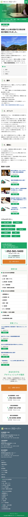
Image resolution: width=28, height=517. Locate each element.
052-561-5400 (15, 251)
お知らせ (3, 474)
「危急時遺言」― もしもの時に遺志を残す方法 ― (19, 208)
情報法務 (21, 229)
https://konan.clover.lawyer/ (6, 447)
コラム (7, 19)
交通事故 (6, 232)
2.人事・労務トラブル (5, 483)
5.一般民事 (3, 500)
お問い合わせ (15, 261)
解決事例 (3, 468)
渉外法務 (5, 276)
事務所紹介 (3, 462)
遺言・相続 (13, 19)
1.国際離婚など (4, 493)
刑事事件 (17, 222)
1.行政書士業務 (4, 507)
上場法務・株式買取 (8, 226)
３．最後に (5, 74)
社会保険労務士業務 (7, 318)
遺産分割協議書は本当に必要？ (18, 180)
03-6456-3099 (15, 418)
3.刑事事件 (3, 497)
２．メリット (6, 71)
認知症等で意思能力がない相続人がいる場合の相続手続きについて (19, 198)
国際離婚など (6, 294)
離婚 (16, 232)
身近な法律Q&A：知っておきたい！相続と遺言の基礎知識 (18, 171)
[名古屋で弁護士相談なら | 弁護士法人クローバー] (10, 2)
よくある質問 (4, 470)
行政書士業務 (6, 315)
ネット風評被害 (6, 284)
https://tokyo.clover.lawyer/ (6, 457)
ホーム (2, 19)
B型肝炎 (5, 236)
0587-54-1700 (15, 408)
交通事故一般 (6, 297)
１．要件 (5, 69)
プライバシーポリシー (14, 513)
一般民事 (5, 306)
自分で (16, 236)
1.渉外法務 (3, 481)
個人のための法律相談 (7, 491)
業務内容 (3, 477)
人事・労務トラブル (8, 229)
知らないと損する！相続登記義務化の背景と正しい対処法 (19, 189)
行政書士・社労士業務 (7, 505)
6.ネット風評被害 (5, 502)
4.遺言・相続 (4, 498)
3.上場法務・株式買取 (5, 485)
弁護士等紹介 (4, 464)
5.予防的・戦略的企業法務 (6, 489)
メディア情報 (4, 472)
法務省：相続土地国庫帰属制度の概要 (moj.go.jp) (12, 105)
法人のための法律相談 (7, 479)
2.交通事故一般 (4, 495)
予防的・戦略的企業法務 (8, 287)
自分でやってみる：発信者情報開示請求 (10, 336)
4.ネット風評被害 (5, 487)
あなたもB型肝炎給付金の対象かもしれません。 (12, 344)
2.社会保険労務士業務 (5, 508)
